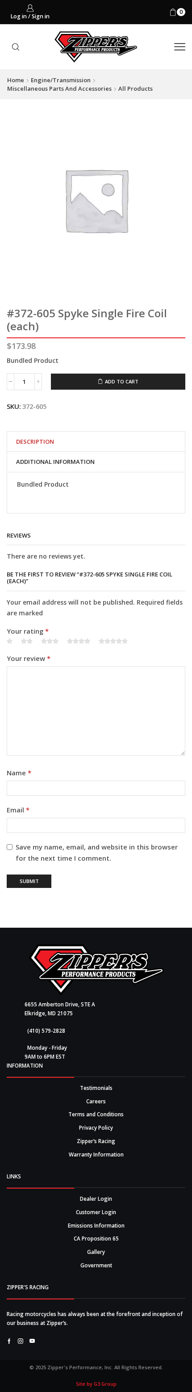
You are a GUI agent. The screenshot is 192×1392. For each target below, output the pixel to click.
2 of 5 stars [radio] (27, 641)
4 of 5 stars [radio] (78, 641)
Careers (96, 1101)
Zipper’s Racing (96, 1140)
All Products (135, 88)
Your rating (28, 631)
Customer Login (96, 1211)
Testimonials (96, 1087)
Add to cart (121, 381)
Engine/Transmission (61, 80)
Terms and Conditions (96, 1114)
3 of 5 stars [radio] (49, 641)
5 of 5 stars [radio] (113, 641)
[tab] (35, 441)
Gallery (96, 1251)
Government (96, 1265)
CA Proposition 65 (96, 1238)
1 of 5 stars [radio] (10, 641)
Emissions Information (96, 1225)
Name (19, 772)
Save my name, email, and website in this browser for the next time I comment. (97, 852)
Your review (28, 658)
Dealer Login (96, 1198)
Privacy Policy (96, 1127)
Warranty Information (96, 1154)
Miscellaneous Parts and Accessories (59, 88)
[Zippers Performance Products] (96, 970)
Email (18, 809)
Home (15, 80)
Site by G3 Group (96, 1383)
